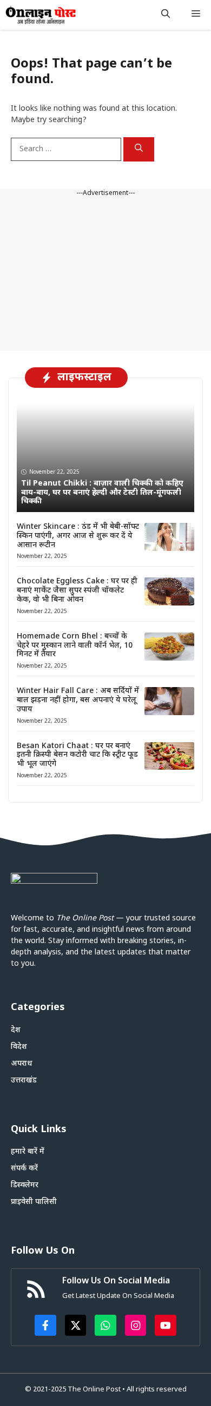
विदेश (19, 1047)
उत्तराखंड (24, 1080)
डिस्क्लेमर (24, 1185)
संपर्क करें (24, 1168)
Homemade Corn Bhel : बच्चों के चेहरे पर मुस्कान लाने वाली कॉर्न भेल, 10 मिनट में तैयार (75, 645)
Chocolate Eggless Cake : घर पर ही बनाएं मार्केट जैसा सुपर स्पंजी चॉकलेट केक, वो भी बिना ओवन (77, 590)
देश (16, 1030)
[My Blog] (40, 15)
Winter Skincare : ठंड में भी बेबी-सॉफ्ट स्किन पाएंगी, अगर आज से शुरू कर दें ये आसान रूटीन (78, 536)
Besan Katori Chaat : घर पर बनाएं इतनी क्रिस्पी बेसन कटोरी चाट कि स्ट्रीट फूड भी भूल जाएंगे (77, 755)
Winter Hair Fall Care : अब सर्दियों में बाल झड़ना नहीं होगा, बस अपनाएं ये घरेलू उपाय (78, 700)
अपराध (21, 1064)
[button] (165, 15)
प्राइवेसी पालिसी (34, 1202)
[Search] (138, 149)
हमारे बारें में (27, 1152)
